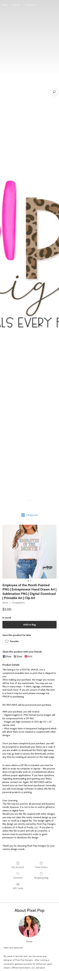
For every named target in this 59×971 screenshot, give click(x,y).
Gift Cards (18, 888)
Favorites (18, 877)
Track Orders (41, 867)
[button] (12, 641)
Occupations (18, 602)
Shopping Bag (41, 877)
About (16, 5)
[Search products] (54, 92)
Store (5, 602)
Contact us (31, 5)
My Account (18, 867)
